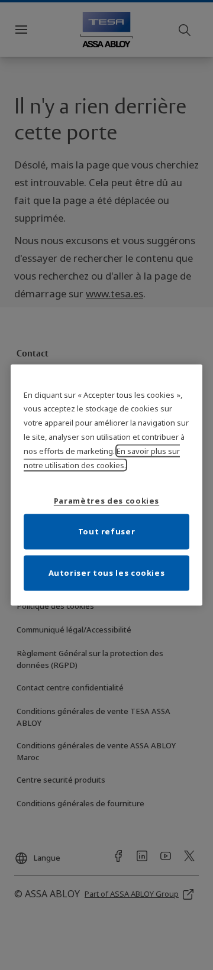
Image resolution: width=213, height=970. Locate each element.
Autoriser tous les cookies (107, 572)
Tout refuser (106, 531)
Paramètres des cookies (106, 500)
